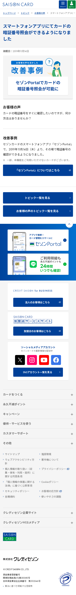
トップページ (9, 13)
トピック (25, 13)
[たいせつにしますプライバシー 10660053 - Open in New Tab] (65, 586)
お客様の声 (39, 13)
